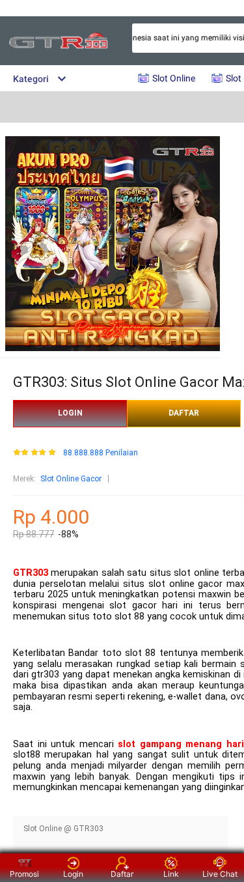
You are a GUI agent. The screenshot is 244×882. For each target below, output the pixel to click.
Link (171, 874)
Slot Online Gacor (71, 478)
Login (73, 874)
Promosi (24, 874)
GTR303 (30, 572)
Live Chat (219, 874)
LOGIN (70, 413)
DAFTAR (184, 413)
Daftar (122, 874)
